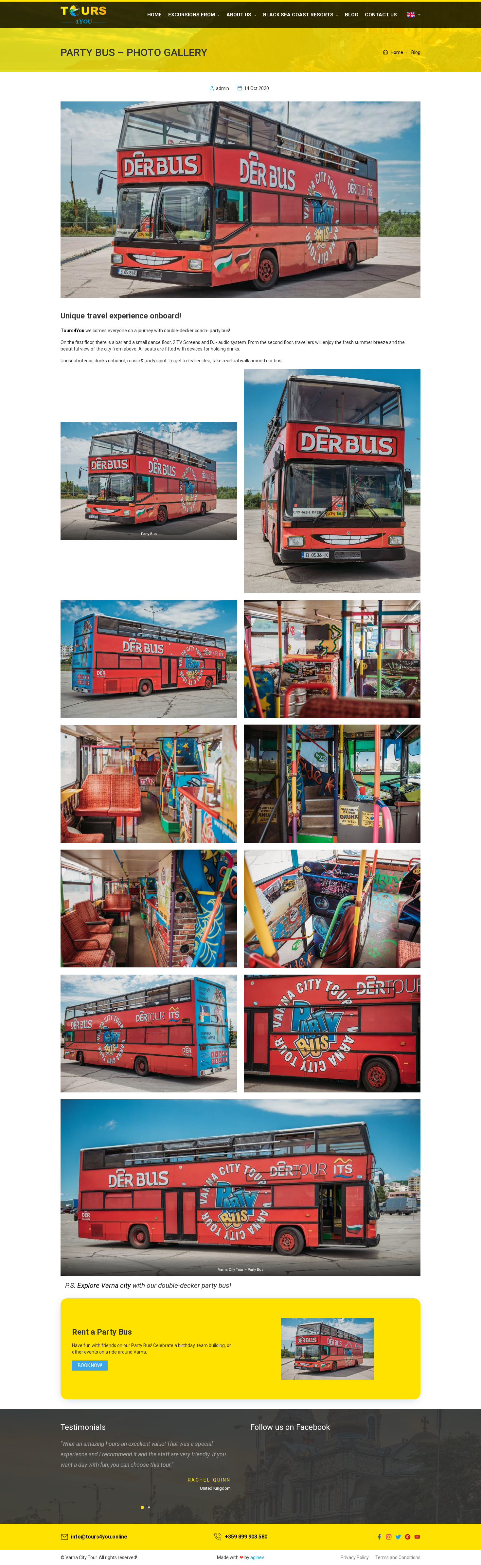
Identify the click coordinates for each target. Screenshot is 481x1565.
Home (154, 15)
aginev (257, 1557)
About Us (238, 15)
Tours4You (72, 330)
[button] (142, 1507)
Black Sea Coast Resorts (298, 15)
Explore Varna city (104, 1285)
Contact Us (381, 15)
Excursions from (191, 15)
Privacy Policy (355, 1557)
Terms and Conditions (397, 1557)
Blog (351, 15)
